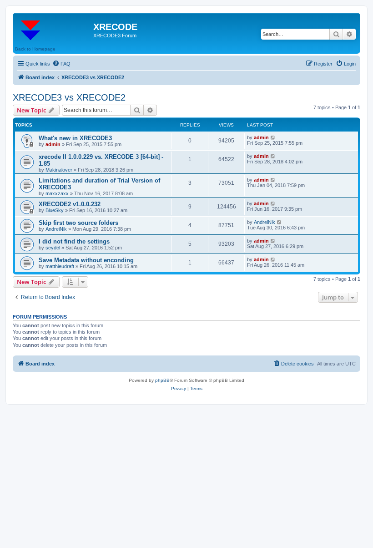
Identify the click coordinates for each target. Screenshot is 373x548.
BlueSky (54, 210)
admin (52, 144)
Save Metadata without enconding (86, 260)
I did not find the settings (74, 241)
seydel (52, 247)
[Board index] (54, 29)
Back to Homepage (35, 48)
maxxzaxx (57, 193)
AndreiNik (56, 229)
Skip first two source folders (78, 222)
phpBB (162, 380)
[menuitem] (61, 63)
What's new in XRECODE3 (75, 138)
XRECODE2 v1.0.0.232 (70, 204)
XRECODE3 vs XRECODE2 (69, 97)
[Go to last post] (273, 137)
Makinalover (58, 170)
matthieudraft (59, 266)
